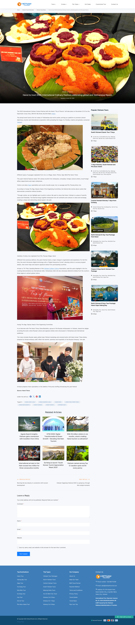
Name (19, 521)
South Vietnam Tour (110, 138)
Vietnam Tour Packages (50, 576)
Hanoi (53, 113)
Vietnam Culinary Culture (51, 268)
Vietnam (19, 122)
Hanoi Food (58, 402)
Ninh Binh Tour (111, 241)
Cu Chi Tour (96, 136)
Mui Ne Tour (102, 138)
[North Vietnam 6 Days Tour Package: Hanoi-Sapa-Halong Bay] (104, 293)
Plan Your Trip (73, 604)
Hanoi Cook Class (30, 402)
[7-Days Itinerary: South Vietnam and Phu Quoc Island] (104, 154)
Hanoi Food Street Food (72, 402)
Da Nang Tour (107, 207)
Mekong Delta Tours (49, 590)
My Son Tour (101, 208)
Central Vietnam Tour (98, 207)
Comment (20, 504)
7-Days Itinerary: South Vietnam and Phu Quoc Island (103, 165)
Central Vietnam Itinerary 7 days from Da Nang (103, 201)
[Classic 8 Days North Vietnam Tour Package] (104, 259)
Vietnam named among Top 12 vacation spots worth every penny (77, 465)
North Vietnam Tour (98, 243)
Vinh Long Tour (107, 174)
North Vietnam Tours (49, 579)
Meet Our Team (74, 579)
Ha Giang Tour (21, 587)
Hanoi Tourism (38, 404)
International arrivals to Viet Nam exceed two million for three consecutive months (29, 465)
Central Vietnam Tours (49, 583)
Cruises (63, 4)
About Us (72, 576)
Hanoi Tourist (50, 404)
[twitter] (34, 397)
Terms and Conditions (75, 590)
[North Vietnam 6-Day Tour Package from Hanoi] (104, 224)
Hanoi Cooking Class (45, 402)
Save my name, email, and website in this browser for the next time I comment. (42, 547)
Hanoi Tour (104, 241)
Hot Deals (88, 4)
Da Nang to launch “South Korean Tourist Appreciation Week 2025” (53, 465)
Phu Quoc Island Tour (111, 172)
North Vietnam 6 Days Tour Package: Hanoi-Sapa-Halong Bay (103, 304)
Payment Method (74, 587)
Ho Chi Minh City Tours (50, 594)
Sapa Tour (105, 277)
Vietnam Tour (62, 404)
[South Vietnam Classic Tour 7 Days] (104, 122)
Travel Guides (73, 597)
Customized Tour (101, 4)
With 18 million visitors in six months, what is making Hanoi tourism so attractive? (77, 436)
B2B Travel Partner (75, 583)
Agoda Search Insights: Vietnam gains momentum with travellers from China (29, 436)
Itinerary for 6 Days (49, 597)
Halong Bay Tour (97, 241)
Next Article (83, 479)
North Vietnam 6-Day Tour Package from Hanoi (103, 236)
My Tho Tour (102, 172)
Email (19, 529)
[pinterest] (37, 397)
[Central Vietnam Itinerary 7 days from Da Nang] (104, 190)
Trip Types (75, 4)
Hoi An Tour (115, 207)
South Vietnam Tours (49, 587)
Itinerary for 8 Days (49, 604)
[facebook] (31, 397)
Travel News (73, 601)
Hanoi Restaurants (24, 404)
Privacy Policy (73, 594)
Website (19, 538)
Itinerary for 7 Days (49, 601)
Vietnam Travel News (67, 91)
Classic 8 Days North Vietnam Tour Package (103, 270)
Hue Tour (95, 208)
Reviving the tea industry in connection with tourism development (32, 484)
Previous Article (24, 479)
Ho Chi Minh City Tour (104, 136)
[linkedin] (40, 397)
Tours (53, 4)
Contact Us (114, 4)
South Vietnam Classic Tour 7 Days (103, 132)
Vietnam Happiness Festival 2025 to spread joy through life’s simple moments (73, 484)
